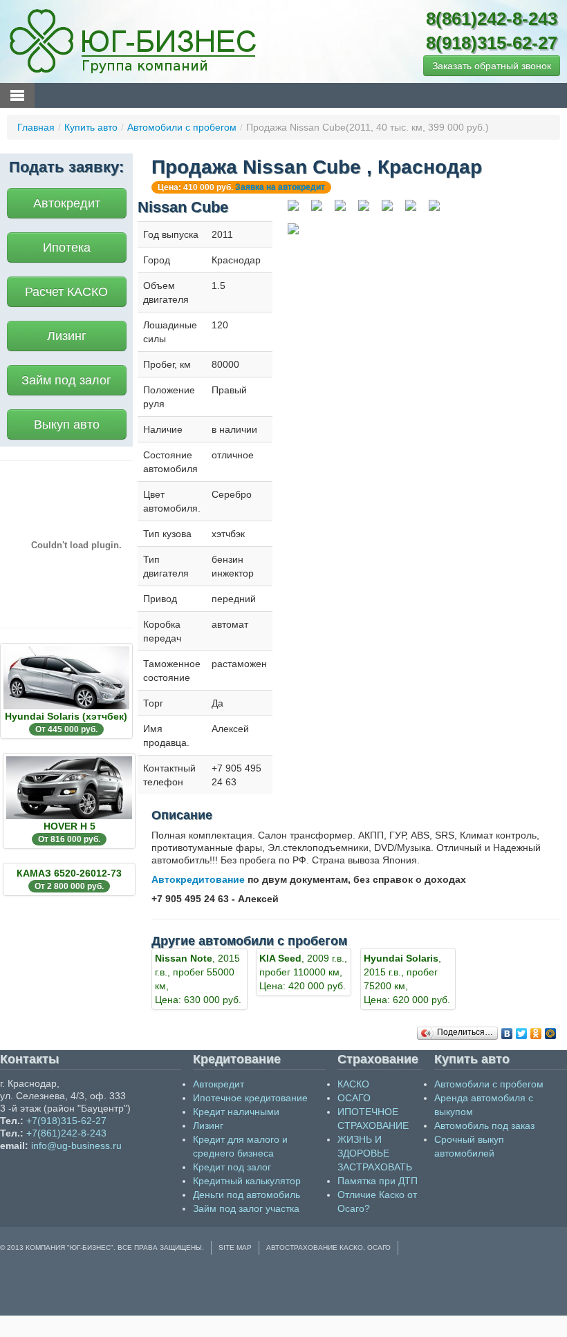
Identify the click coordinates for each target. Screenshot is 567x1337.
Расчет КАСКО (66, 292)
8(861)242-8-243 (491, 18)
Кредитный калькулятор (247, 1180)
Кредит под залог (232, 1166)
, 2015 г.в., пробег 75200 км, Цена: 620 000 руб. (407, 979)
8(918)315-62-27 (491, 42)
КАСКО (353, 1084)
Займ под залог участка (246, 1208)
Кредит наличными (236, 1111)
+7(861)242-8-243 (66, 1133)
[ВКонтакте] (507, 1034)
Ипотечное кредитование (250, 1097)
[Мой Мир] (550, 1034)
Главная (36, 127)
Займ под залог (66, 380)
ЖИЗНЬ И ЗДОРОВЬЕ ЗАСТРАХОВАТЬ (374, 1153)
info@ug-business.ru (76, 1145)
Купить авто (91, 127)
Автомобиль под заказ (484, 1125)
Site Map (235, 1247)
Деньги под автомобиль (246, 1194)
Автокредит (66, 203)
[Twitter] (521, 1034)
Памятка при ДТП (377, 1180)
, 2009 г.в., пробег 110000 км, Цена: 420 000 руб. (303, 972)
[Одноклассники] (536, 1034)
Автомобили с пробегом (181, 127)
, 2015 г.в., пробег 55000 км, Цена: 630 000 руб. (198, 979)
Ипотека (67, 247)
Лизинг (66, 336)
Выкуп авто (67, 424)
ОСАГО (354, 1097)
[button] (491, 65)
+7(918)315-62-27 (66, 1120)
